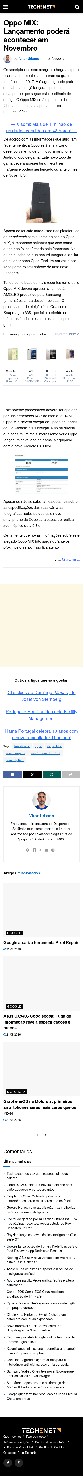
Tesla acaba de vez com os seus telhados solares (37, 1175)
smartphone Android (45, 753)
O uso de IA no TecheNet (20, 1452)
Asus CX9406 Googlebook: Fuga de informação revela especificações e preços (37, 1021)
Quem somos (12, 1436)
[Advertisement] (41, 625)
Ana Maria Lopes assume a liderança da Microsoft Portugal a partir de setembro (36, 1385)
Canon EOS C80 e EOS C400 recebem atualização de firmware (35, 1293)
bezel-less (22, 746)
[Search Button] (77, 6)
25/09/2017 (56, 58)
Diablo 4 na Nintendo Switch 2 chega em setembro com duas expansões (36, 1316)
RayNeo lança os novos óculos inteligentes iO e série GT (41, 1237)
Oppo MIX (54, 746)
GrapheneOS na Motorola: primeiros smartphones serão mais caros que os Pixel (39, 1107)
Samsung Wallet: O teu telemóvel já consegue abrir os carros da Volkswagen (40, 1373)
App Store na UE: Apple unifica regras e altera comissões (40, 1282)
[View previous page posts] (37, 1135)
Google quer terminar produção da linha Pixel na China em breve (42, 1396)
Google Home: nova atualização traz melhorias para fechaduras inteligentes (41, 1209)
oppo (38, 746)
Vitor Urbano (29, 58)
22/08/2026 (13, 949)
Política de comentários (51, 1442)
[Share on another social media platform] (71, 774)
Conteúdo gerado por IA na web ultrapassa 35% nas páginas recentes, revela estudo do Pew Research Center (42, 1223)
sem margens (15, 753)
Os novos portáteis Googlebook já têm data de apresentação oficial (41, 1339)
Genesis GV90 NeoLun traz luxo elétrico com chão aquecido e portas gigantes (39, 1187)
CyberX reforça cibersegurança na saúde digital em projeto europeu (41, 1305)
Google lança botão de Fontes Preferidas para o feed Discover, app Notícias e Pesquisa (42, 1248)
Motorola (16, 1091)
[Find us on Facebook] (7, 1463)
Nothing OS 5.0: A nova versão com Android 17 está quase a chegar (41, 1259)
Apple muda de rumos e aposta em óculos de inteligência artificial (40, 1271)
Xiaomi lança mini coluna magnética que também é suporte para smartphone (42, 1350)
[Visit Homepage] (41, 7)
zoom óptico (15, 760)
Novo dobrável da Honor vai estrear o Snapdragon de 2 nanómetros (34, 1328)
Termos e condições (16, 1442)
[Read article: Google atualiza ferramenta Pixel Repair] (41, 910)
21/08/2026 (13, 1034)
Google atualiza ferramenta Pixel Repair (40, 942)
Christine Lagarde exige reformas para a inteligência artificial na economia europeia (38, 1362)
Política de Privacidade (18, 1447)
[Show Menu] (5, 6)
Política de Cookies (52, 1447)
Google (14, 933)
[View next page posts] (45, 1135)
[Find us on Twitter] (19, 1463)
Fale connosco (36, 1436)
